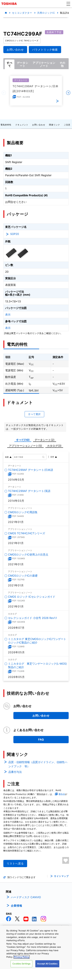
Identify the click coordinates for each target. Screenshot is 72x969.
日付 (52, 457)
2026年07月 (16, 627)
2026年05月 (16, 652)
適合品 (61, 794)
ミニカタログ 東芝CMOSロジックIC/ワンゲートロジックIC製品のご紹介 (37, 640)
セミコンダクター (22, 12)
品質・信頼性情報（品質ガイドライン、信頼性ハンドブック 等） (37, 764)
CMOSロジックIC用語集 (23, 512)
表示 (8, 314)
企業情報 (16, 905)
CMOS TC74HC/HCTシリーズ (26, 533)
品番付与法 (15, 772)
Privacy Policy (21, 957)
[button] (68, 3)
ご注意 (67, 124)
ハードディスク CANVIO (26, 897)
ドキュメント (21, 124)
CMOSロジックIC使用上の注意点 (28, 554)
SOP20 (14, 234)
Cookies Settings (21, 963)
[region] (36, 947)
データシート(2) (44, 439)
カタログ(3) (54, 445)
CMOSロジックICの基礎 (23, 575)
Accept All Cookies (47, 963)
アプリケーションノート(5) (25, 445)
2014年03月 (16, 479)
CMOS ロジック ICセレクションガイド (31, 596)
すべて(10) (23, 439)
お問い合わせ (38, 124)
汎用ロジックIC (46, 12)
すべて (9, 64)
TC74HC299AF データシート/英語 (29, 491)
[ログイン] (65, 860)
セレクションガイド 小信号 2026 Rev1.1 (32, 618)
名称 (7, 457)
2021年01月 (16, 522)
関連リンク (54, 124)
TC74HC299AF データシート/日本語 (30, 470)
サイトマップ (61, 876)
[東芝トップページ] (9, 3)
